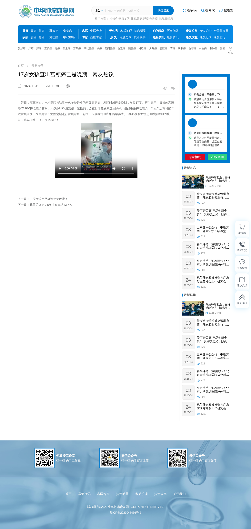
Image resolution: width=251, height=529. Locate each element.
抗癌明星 (140, 30)
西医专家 (96, 37)
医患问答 (173, 30)
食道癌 (67, 30)
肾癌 (42, 37)
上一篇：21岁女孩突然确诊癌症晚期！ (43, 198)
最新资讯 (173, 37)
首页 (21, 65)
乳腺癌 (53, 30)
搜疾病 (192, 10)
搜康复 (228, 10)
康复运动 (206, 37)
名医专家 (103, 494)
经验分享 (126, 37)
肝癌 (33, 37)
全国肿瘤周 (221, 30)
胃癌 (33, 30)
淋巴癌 (53, 37)
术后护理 (126, 30)
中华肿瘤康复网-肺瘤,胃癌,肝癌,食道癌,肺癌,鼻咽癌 (141, 18)
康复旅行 (220, 37)
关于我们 (179, 494)
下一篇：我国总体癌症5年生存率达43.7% (45, 204)
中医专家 (96, 30)
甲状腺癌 (69, 37)
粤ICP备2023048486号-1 (125, 512)
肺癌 (42, 30)
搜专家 (210, 10)
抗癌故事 (140, 37)
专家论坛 (206, 30)
